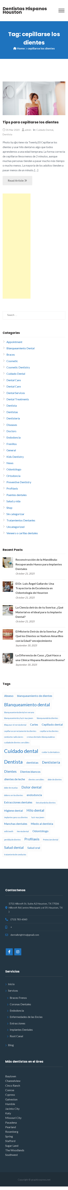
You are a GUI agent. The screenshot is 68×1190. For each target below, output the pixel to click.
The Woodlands (14, 1150)
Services (13, 990)
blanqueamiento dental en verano (19, 712)
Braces (10, 354)
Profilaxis (12, 488)
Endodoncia (13, 437)
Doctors (11, 431)
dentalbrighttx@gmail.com (24, 934)
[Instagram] (17, 951)
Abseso (8, 695)
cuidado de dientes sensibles (16, 742)
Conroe (9, 1090)
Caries (34, 724)
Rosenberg (11, 1131)
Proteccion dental (50, 839)
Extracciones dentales (18, 802)
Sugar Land (11, 1145)
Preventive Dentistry (18, 482)
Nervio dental (23, 831)
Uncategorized (15, 526)
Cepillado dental (52, 724)
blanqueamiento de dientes (34, 695)
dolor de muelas (11, 788)
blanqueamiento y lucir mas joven (18, 718)
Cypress (10, 1094)
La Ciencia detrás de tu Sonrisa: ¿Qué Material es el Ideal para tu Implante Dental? (39, 612)
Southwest (11, 1154)
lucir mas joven (37, 817)
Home (21, 48)
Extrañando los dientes (46, 802)
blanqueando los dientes (47, 718)
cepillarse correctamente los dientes (20, 731)
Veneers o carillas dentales (22, 533)
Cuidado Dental (44, 129)
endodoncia (34, 795)
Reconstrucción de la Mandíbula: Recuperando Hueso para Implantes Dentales (39, 564)
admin (28, 129)
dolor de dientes (55, 779)
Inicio (11, 984)
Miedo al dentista (42, 823)
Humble (10, 1104)
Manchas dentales (15, 823)
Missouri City (13, 1117)
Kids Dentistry (15, 456)
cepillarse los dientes (49, 731)
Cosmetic (12, 361)
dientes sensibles (36, 779)
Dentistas (12, 412)
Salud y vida (13, 501)
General (11, 450)
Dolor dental (31, 787)
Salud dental (14, 847)
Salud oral (33, 847)
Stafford (10, 1141)
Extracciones (17, 1023)
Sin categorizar (15, 514)
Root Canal (16, 1036)
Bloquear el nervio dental (15, 725)
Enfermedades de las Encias (26, 1016)
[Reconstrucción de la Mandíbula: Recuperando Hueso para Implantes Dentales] (8, 562)
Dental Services (15, 393)
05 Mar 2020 (13, 129)
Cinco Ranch (12, 1085)
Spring (9, 1136)
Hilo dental (35, 810)
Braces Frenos (18, 997)
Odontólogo (13, 469)
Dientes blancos (30, 771)
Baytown (10, 1076)
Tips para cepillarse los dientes (31, 122)
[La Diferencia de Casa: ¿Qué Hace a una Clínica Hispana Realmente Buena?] (8, 657)
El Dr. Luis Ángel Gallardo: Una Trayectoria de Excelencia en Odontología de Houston (35, 588)
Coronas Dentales (20, 1004)
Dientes (10, 771)
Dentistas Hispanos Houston (25, 10)
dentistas (32, 762)
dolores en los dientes (13, 795)
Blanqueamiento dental (27, 704)
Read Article (16, 180)
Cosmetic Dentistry (18, 367)
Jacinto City (12, 1108)
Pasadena (11, 1122)
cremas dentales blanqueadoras (41, 737)
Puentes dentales (16, 495)
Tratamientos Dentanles (20, 520)
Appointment (14, 342)
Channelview (12, 1080)
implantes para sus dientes (16, 817)
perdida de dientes (12, 839)
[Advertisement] (17, 246)
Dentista (7, 134)
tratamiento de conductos (15, 854)
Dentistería (13, 418)
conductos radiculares (13, 737)
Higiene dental (13, 810)
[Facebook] (9, 951)
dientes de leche (14, 779)
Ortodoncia (13, 475)
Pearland (10, 1127)
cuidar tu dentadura (50, 752)
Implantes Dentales (21, 1029)
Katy (8, 1113)
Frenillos (11, 444)
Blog (11, 1045)
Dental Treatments (17, 399)
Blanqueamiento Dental (20, 348)
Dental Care (13, 380)
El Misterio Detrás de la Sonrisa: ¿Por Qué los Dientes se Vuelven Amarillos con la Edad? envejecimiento (39, 636)
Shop (9, 507)
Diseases (11, 424)
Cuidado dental (21, 751)
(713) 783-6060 (18, 919)
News (9, 463)
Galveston (11, 1099)
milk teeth (8, 831)
